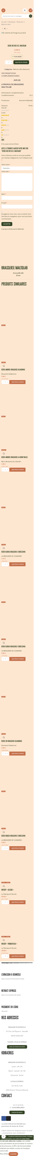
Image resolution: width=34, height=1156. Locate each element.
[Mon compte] (25, 10)
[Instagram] (8, 1118)
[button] (17, 956)
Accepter (13, 1154)
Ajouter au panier (21, 62)
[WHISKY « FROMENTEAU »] (17, 920)
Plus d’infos (4, 1154)
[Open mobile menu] (3, 10)
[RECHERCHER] (30, 16)
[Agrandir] (3, 1136)
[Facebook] (3, 1118)
